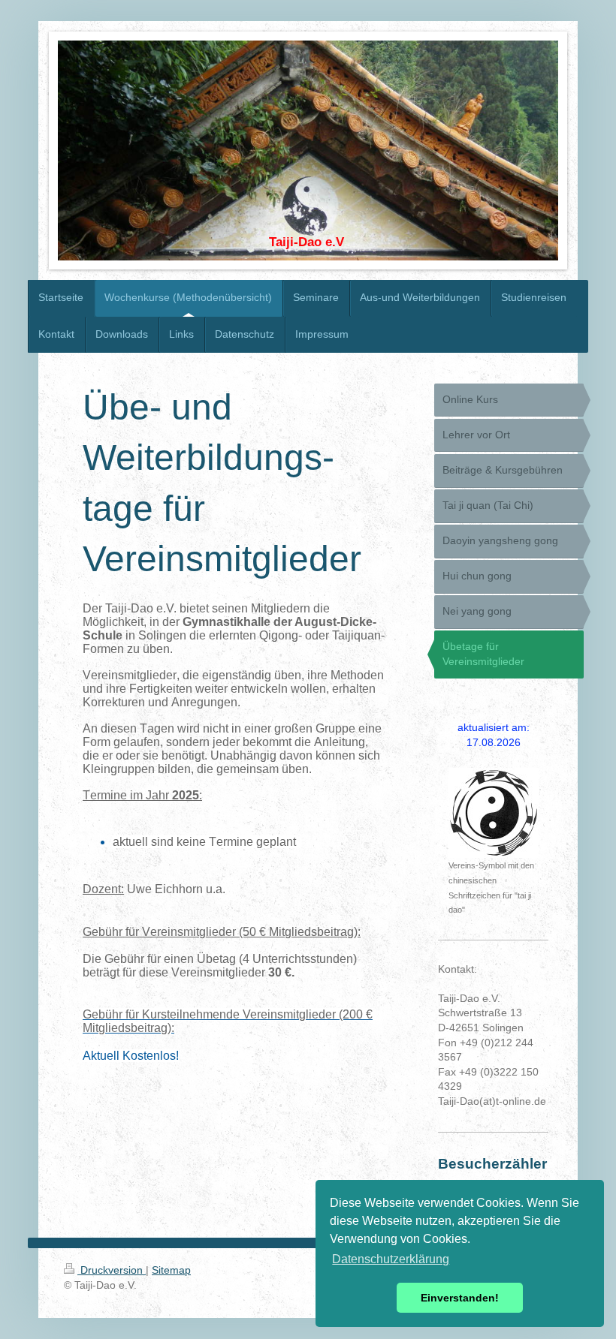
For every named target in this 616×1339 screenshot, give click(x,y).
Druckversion (111, 1270)
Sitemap (171, 1270)
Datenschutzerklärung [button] (390, 1259)
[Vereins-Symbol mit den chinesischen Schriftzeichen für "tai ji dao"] (493, 813)
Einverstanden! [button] (460, 1298)
